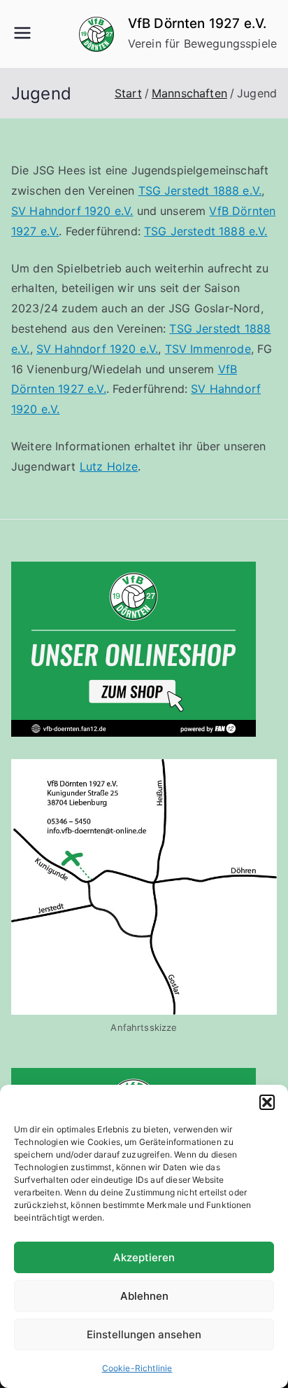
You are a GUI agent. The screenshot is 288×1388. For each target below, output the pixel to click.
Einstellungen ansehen (144, 1334)
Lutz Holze (109, 466)
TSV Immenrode (208, 349)
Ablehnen (144, 1296)
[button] (267, 1102)
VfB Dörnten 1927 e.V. (197, 23)
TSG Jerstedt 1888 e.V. (200, 190)
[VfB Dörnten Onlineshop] (133, 647)
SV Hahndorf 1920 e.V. (72, 211)
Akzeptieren (144, 1257)
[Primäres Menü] (22, 34)
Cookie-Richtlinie (137, 1368)
